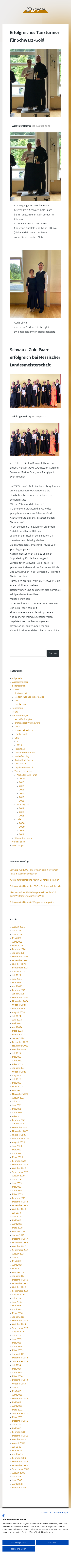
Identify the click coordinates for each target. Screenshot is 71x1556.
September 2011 (20, 1413)
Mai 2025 (16, 983)
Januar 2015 (18, 1354)
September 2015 (20, 1328)
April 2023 (17, 1061)
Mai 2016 (16, 1306)
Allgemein (17, 678)
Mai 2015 (16, 1343)
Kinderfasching (22, 756)
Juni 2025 (17, 979)
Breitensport (21, 693)
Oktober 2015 (19, 1324)
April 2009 (17, 1454)
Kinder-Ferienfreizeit (25, 752)
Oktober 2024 (19, 1005)
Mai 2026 (16, 938)
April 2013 (17, 1395)
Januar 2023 (18, 1068)
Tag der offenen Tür (24, 767)
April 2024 (17, 1027)
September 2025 (20, 968)
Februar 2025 (18, 990)
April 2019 (17, 1191)
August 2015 (18, 1332)
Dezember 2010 (20, 1421)
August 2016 (18, 1294)
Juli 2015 (16, 1335)
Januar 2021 (18, 1124)
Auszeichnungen (20, 682)
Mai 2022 (16, 1083)
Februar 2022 (18, 1090)
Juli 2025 (16, 975)
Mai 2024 (16, 1023)
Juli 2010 (16, 1424)
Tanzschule (17, 708)
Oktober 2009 (19, 1439)
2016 (21, 801)
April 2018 (17, 1224)
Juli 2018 (16, 1213)
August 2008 (18, 1473)
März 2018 (17, 1228)
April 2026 (17, 942)
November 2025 (20, 960)
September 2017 (20, 1250)
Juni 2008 (17, 1480)
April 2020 (17, 1153)
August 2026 (18, 927)
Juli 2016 (16, 1298)
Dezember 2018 (20, 1202)
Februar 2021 (18, 1120)
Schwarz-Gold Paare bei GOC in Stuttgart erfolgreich (35, 886)
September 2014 (20, 1361)
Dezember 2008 (20, 1462)
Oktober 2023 (19, 1049)
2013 (21, 790)
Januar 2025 (18, 994)
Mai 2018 (16, 1220)
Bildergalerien (19, 686)
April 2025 (17, 986)
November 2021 (20, 1094)
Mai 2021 (16, 1109)
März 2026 (17, 945)
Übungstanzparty (23, 838)
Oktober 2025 (19, 964)
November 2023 (20, 1046)
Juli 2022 (16, 1079)
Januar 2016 (18, 1317)
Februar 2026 (19, 949)
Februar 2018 (18, 1231)
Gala (17, 738)
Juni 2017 (16, 1257)
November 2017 (20, 1242)
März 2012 (17, 1410)
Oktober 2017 (19, 1246)
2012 (21, 786)
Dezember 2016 (20, 1280)
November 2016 (20, 1283)
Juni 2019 (17, 1183)
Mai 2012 (16, 1402)
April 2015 (17, 1347)
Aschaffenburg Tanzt (27, 775)
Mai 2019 (16, 1187)
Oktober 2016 (19, 1287)
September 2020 (20, 1138)
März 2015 (17, 1350)
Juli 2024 (16, 1016)
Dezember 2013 (20, 1380)
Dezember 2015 (20, 1320)
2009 (22, 779)
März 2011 (17, 1417)
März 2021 (17, 1116)
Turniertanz (20, 704)
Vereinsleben (18, 842)
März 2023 (17, 1064)
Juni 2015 (16, 1339)
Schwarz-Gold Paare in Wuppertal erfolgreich (32, 902)
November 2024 (20, 1001)
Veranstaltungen (20, 715)
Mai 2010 (16, 1428)
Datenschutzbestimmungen (55, 1512)
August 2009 (18, 1443)
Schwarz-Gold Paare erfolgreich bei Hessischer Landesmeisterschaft (35, 357)
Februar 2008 (19, 1488)
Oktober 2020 (19, 1135)
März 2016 (17, 1313)
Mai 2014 (16, 1369)
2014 (21, 793)
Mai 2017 (16, 1261)
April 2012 (17, 1406)
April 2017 (17, 1265)
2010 (21, 782)
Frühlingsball (21, 734)
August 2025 (18, 971)
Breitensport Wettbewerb (27, 723)
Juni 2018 (16, 1217)
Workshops (18, 845)
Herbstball (20, 749)
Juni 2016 (17, 1302)
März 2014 (17, 1376)
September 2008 (20, 1469)
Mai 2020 (16, 1150)
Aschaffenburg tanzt (25, 719)
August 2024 (18, 1012)
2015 (21, 797)
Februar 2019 (18, 1198)
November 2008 (20, 1465)
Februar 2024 (19, 1035)
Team (15, 712)
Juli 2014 (16, 1365)
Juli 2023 (16, 1053)
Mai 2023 (16, 1057)
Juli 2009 (16, 1447)
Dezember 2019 (20, 1165)
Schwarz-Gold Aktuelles (35, 9)
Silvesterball (20, 764)
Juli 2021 (16, 1101)
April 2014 (17, 1373)
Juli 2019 (16, 1179)
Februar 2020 (19, 1161)
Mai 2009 (17, 1450)
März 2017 (17, 1268)
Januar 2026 (18, 953)
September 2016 (20, 1291)
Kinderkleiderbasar (24, 760)
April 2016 (17, 1309)
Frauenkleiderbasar (24, 730)
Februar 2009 (19, 1458)
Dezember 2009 (20, 1436)
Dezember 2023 (20, 1042)
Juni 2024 (17, 1020)
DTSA (17, 726)
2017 (19, 741)
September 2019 (20, 1172)
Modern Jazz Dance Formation (30, 697)
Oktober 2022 (19, 1072)
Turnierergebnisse (23, 771)
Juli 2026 (16, 930)
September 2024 (20, 1009)
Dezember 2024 (20, 997)
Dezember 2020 (20, 1127)
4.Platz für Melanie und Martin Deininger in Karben (34, 880)
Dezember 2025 (20, 957)
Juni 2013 (16, 1387)
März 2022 (17, 1086)
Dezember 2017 (20, 1239)
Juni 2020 (17, 1146)
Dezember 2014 (20, 1358)
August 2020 (18, 1142)
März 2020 (17, 1157)
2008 (21, 823)
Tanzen (15, 689)
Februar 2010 (19, 1432)
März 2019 (17, 1194)
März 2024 (17, 1031)
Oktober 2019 (19, 1168)
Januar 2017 (18, 1276)
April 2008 (17, 1484)
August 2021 (18, 1098)
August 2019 (18, 1176)
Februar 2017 (18, 1272)
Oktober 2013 (19, 1384)
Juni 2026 (17, 934)
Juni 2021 (16, 1105)
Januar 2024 (18, 1038)
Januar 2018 (18, 1235)
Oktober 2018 (19, 1209)
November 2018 (20, 1205)
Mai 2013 (16, 1391)
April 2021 (17, 1112)
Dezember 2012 (20, 1399)
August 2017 (18, 1254)
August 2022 (18, 1075)
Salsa (17, 700)
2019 (19, 745)
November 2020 (20, 1131)
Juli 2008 (16, 1476)
